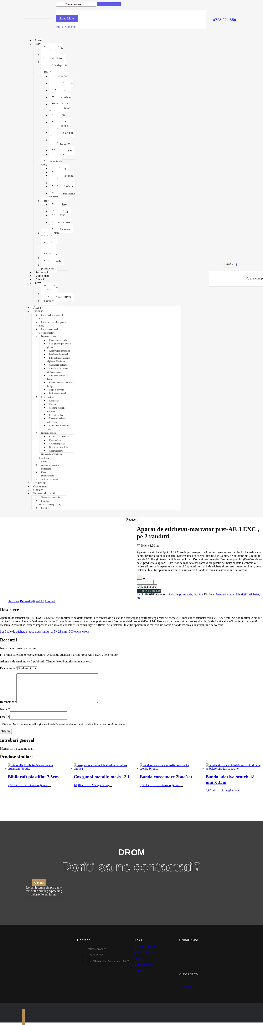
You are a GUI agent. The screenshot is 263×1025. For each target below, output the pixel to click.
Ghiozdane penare (57, 216)
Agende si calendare (48, 249)
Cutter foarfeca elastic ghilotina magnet (59, 125)
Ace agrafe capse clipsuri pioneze (61, 85)
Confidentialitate (143, 965)
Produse (39, 43)
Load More (67, 18)
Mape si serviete (56, 389)
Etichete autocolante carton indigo (60, 143)
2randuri (220, 594)
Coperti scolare (61, 229)
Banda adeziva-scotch (60, 99)
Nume (5, 709)
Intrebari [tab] (50, 601)
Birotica (198, 594)
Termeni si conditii (44, 493)
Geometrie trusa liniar (60, 223)
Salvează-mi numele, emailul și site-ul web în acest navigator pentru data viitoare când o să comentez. (64, 724)
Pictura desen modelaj (58, 206)
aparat (231, 594)
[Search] (109, 4)
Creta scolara (55, 440)
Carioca (52, 404)
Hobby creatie (47, 475)
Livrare (137, 959)
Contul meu (42, 275)
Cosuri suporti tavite (59, 77)
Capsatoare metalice (57, 116)
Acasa (38, 40)
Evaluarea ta (8, 668)
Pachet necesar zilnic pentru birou (52, 56)
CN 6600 (241, 594)
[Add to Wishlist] (139, 577)
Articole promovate (47, 266)
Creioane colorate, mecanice (61, 177)
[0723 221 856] (224, 13)
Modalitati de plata (144, 952)
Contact (39, 279)
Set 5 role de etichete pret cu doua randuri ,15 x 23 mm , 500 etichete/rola (44, 631)
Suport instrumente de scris (62, 195)
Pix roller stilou (56, 415)
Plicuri (44, 461)
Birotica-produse (48, 336)
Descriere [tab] (13, 601)
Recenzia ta (8, 702)
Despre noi (41, 272)
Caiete (44, 472)
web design (186, 986)
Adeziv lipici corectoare (58, 92)
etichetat (254, 594)
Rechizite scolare (48, 433)
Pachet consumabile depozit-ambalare (54, 65)
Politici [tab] (40, 601)
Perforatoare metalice (58, 155)
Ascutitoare (54, 400)
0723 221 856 (224, 20)
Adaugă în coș (147, 586)
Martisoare (46, 468)
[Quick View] (22, 785)
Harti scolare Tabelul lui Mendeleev (50, 236)
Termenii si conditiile (49, 288)
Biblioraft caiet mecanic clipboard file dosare (60, 108)
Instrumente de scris (51, 163)
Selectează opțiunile (36, 785)
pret (139, 597)
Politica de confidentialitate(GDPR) (56, 295)
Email (4, 717)
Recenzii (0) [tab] (27, 601)
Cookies (49, 300)
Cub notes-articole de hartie (61, 134)
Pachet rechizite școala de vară (52, 49)
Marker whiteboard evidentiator (62, 188)
